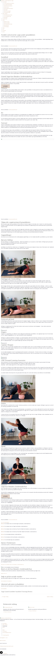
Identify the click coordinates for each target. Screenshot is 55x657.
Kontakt (4, 30)
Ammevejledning (7, 16)
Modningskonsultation (8, 8)
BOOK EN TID (4, 573)
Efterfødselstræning (8, 24)
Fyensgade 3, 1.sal (3, 637)
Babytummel (6, 21)
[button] (27, 522)
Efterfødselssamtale (8, 14)
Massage (5, 9)
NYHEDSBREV (4, 588)
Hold (4, 20)
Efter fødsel (5, 13)
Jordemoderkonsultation (9, 3)
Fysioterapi (5, 18)
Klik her (2, 523)
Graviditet (5, 1)
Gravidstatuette (7, 12)
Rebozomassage (7, 11)
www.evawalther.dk (13, 46)
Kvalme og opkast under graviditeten (37, 609)
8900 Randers (3, 640)
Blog (3, 27)
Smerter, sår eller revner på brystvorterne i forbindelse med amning (13, 609)
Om (3, 29)
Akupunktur (6, 7)
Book (4, 31)
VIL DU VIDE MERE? (5, 522)
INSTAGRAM (3, 581)
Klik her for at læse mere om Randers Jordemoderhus (12, 564)
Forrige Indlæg (4, 596)
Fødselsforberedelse (8, 5)
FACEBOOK (9, 581)
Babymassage (7, 22)
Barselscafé (6, 25)
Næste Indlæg (50, 596)
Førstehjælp (6, 26)
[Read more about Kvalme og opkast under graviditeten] (31, 607)
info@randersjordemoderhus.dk (6, 646)
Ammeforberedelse (8, 4)
